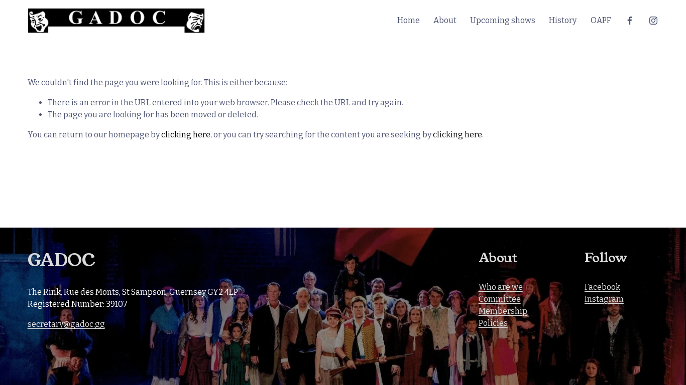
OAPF (601, 20)
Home (408, 20)
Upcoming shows (502, 20)
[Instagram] (653, 21)
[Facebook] (630, 21)
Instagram (604, 299)
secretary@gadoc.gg (66, 324)
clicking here (185, 134)
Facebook (602, 287)
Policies (493, 323)
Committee (500, 299)
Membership (503, 311)
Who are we (501, 287)
